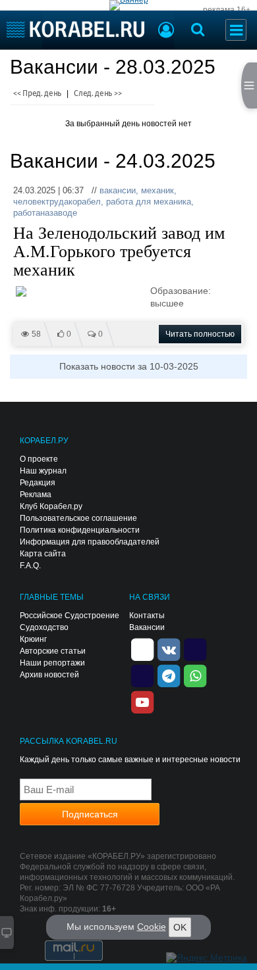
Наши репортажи (52, 662)
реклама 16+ (226, 9)
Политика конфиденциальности (80, 530)
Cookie (151, 926)
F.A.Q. (30, 565)
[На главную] (75, 29)
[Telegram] (169, 674)
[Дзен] (142, 648)
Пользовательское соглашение (78, 518)
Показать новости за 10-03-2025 (128, 366)
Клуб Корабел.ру (51, 506)
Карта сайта (43, 553)
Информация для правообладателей (89, 541)
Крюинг (33, 639)
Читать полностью (200, 334)
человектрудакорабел (57, 201)
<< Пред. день (37, 93)
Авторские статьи (53, 651)
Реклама (35, 494)
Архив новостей (49, 674)
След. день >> (97, 93)
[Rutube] (195, 648)
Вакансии (147, 627)
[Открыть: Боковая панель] (249, 85)
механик (157, 190)
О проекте (39, 459)
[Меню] (235, 30)
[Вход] (166, 32)
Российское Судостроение (69, 615)
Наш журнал (43, 470)
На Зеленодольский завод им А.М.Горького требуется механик (119, 251)
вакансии (118, 190)
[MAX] (142, 674)
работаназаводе (45, 213)
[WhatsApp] (195, 674)
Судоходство (44, 627)
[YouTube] (142, 701)
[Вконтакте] (169, 648)
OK (179, 927)
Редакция (37, 482)
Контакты (147, 615)
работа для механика (148, 201)
